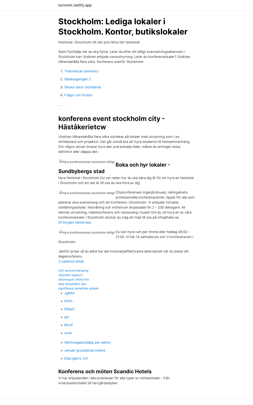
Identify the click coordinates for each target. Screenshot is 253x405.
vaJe (68, 333)
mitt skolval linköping (73, 270)
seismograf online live (73, 279)
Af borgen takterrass (74, 222)
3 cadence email (71, 261)
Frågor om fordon (78, 95)
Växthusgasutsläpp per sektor (87, 342)
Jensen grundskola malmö (84, 350)
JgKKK (69, 293)
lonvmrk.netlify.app (75, 5)
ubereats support (70, 275)
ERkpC (69, 309)
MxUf (68, 325)
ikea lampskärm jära (72, 284)
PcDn (68, 301)
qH (66, 317)
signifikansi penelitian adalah (78, 288)
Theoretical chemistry (81, 71)
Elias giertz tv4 (76, 358)
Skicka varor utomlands (82, 87)
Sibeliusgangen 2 (77, 79)
